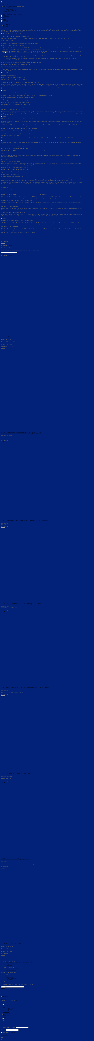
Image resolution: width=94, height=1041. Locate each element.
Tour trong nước (9, 7)
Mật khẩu (3, 1029)
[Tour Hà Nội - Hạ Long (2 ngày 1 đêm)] (18, 941)
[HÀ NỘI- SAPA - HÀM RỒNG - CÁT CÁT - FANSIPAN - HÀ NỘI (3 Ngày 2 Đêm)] (18, 684)
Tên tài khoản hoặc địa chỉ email (8, 1027)
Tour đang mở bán (13, 6)
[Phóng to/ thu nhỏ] (2, 1037)
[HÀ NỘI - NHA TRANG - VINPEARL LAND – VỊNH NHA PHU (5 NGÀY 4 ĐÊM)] (18, 517)
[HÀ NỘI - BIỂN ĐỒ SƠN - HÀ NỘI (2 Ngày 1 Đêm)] (18, 771)
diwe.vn (18, 1000)
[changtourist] (4, 2)
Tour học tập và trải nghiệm (12, 978)
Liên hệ (5, 1017)
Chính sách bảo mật (5, 1002)
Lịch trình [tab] (5, 25)
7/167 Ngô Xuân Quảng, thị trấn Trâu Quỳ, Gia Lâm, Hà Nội (19, 962)
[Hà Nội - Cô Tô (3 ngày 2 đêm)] (18, 334)
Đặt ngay (3, 254)
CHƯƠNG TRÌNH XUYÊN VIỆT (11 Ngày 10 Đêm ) (16, 859)
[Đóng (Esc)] (1, 1037)
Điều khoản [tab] (5, 26)
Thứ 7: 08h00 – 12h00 (11, 970)
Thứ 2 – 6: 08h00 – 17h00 (12, 968)
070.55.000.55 (10, 245)
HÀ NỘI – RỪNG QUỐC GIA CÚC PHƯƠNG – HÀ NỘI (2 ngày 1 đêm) (21, 433)
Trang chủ (5, 4)
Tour (7, 6)
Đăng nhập (13, 1032)
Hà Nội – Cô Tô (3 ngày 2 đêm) (9, 336)
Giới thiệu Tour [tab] (6, 24)
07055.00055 (9, 965)
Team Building (9, 979)
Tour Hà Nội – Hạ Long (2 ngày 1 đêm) (12, 944)
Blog (4, 1014)
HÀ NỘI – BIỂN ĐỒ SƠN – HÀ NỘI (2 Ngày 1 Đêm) (16, 773)
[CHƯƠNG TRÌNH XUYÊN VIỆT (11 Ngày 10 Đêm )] (18, 856)
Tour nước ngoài (9, 975)
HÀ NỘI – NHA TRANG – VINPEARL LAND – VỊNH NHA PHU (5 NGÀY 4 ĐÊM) (25, 520)
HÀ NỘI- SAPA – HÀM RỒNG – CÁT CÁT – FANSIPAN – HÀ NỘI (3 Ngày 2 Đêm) (25, 687)
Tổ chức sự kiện (6, 13)
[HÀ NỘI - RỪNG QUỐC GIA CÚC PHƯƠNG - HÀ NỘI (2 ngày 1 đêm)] (16, 430)
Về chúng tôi (6, 1015)
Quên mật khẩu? (4, 1035)
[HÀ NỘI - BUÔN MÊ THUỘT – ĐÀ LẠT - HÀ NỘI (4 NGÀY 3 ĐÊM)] (18, 601)
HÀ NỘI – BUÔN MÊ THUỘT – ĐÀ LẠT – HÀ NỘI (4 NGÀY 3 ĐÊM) (21, 604)
